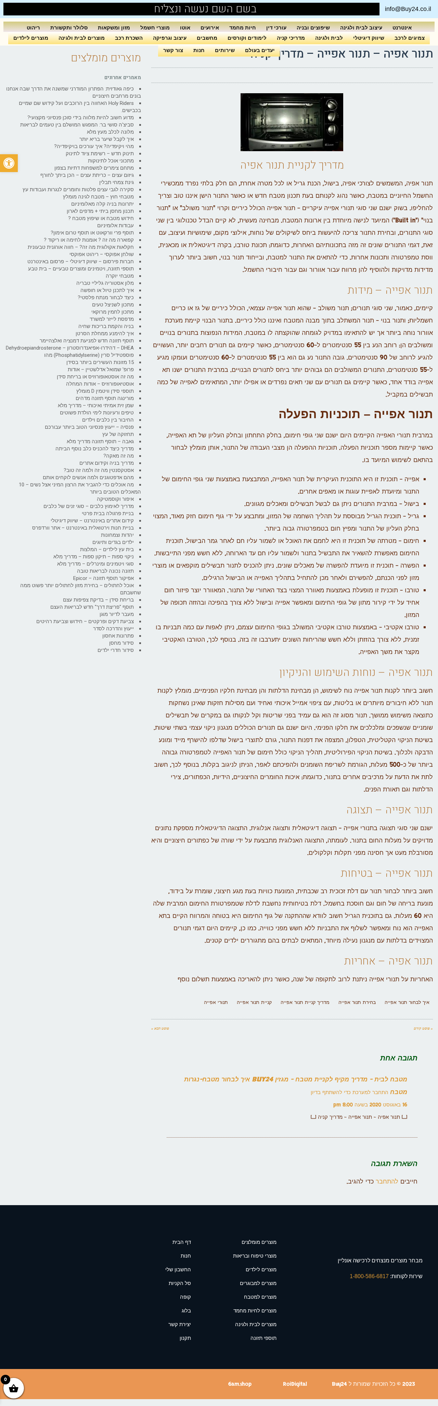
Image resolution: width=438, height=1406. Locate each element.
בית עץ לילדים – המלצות (107, 549)
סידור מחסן (121, 643)
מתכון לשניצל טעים (113, 305)
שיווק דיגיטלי (368, 38)
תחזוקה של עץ (118, 434)
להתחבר (387, 1181)
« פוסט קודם (423, 1028)
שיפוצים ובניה (313, 28)
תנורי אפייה (216, 1002)
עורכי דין (276, 28)
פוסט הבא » (160, 1028)
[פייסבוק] (201, 75)
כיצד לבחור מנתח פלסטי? (106, 297)
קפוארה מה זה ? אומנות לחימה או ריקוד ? (89, 240)
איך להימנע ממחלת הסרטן (105, 333)
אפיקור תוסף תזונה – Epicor (103, 578)
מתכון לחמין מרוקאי (112, 312)
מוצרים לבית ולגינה (82, 38)
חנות (199, 50)
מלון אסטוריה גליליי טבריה (105, 283)
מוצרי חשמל (155, 28)
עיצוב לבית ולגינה (361, 28)
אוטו (185, 28)
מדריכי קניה (291, 38)
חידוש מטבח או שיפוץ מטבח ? (101, 218)
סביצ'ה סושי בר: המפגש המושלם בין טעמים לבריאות (77, 125)
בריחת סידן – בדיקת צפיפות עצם (98, 600)
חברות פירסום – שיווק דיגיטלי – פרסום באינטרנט (80, 261)
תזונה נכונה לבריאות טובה (105, 571)
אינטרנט (402, 28)
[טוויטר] (188, 75)
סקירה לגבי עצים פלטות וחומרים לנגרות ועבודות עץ (78, 189)
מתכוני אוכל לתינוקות (111, 161)
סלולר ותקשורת (69, 28)
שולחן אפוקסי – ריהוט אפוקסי (101, 254)
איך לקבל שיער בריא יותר (106, 139)
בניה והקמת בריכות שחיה (106, 326)
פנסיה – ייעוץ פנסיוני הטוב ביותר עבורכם (89, 427)
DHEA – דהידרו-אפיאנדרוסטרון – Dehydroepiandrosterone (70, 348)
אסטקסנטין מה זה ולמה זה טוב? (99, 470)
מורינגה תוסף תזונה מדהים (105, 398)
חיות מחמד (242, 28)
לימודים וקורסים (247, 38)
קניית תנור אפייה (254, 1002)
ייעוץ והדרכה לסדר (113, 629)
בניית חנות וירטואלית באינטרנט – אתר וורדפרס (83, 528)
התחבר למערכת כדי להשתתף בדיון (349, 1092)
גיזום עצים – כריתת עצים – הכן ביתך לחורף (87, 175)
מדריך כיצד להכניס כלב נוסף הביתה (94, 449)
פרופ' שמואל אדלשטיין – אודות (101, 369)
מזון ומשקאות (114, 28)
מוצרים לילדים (30, 38)
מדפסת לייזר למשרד (112, 319)
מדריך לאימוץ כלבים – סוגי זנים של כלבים (88, 506)
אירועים (210, 28)
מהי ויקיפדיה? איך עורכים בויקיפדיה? (94, 146)
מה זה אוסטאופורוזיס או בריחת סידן (95, 377)
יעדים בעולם (260, 50)
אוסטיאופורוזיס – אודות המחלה (100, 384)
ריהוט (33, 28)
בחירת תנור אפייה (357, 1002)
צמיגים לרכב (410, 38)
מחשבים (207, 38)
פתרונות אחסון (118, 636)
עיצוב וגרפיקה (169, 38)
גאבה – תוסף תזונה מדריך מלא (100, 441)
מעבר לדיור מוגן (117, 614)
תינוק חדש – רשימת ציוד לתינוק (100, 153)
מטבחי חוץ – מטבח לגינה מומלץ (98, 197)
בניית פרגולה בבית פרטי (108, 513)
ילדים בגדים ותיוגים (113, 542)
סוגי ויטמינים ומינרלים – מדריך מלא (95, 564)
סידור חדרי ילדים (116, 650)
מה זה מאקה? (118, 456)
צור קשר (173, 50)
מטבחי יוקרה (120, 276)
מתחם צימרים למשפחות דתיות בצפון (94, 168)
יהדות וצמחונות (117, 535)
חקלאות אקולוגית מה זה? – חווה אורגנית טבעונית (81, 247)
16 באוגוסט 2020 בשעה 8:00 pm (370, 1104)
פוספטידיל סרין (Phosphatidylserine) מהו (89, 355)
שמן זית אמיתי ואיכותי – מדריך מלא (96, 405)
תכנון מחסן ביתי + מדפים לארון (100, 211)
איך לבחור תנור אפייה (407, 1002)
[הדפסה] (174, 75)
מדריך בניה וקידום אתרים (106, 463)
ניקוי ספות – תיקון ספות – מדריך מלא (93, 557)
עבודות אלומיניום (115, 225)
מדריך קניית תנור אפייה (305, 1002)
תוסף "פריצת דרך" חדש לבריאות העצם (92, 607)
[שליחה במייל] (160, 75)
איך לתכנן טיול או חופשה (107, 290)
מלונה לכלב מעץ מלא (110, 132)
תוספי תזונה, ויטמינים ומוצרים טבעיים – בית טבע (81, 269)
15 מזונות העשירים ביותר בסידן (100, 362)
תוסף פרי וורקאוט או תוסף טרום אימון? (92, 233)
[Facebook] (24, 9)
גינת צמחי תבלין (116, 182)
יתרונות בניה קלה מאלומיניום (102, 204)
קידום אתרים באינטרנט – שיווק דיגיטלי (92, 521)
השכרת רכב (129, 38)
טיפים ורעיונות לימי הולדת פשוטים (97, 413)
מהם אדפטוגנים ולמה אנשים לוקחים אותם (88, 477)
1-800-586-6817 (370, 1276)
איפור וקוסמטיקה (115, 499)
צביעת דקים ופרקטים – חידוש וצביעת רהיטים (85, 621)
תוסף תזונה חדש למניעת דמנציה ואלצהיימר (87, 341)
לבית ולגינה (329, 38)
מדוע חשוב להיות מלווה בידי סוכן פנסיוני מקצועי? (80, 117)
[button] (9, 163)
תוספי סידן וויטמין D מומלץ (105, 391)
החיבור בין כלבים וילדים (108, 420)
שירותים (225, 50)
